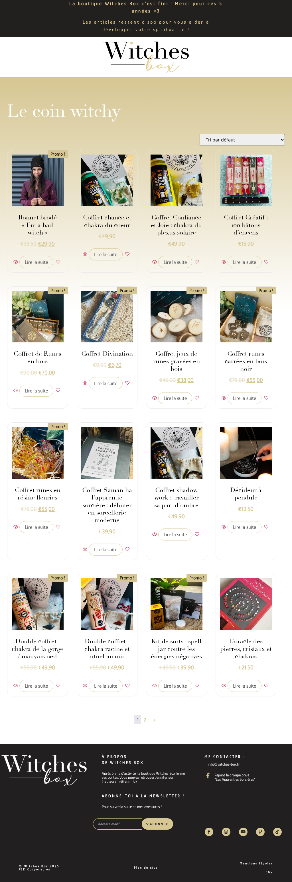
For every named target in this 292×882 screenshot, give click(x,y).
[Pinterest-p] (260, 832)
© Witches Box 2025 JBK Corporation (39, 867)
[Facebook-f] (209, 832)
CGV (269, 872)
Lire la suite (36, 262)
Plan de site (146, 867)
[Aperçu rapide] (16, 262)
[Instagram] (226, 832)
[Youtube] (243, 832)
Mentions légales (256, 863)
